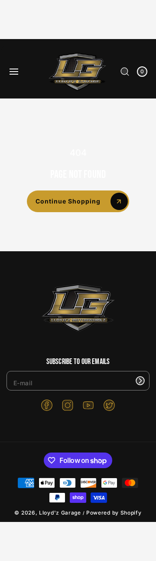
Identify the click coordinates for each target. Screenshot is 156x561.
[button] (14, 71)
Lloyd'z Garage (61, 512)
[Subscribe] (140, 380)
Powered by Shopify (114, 512)
